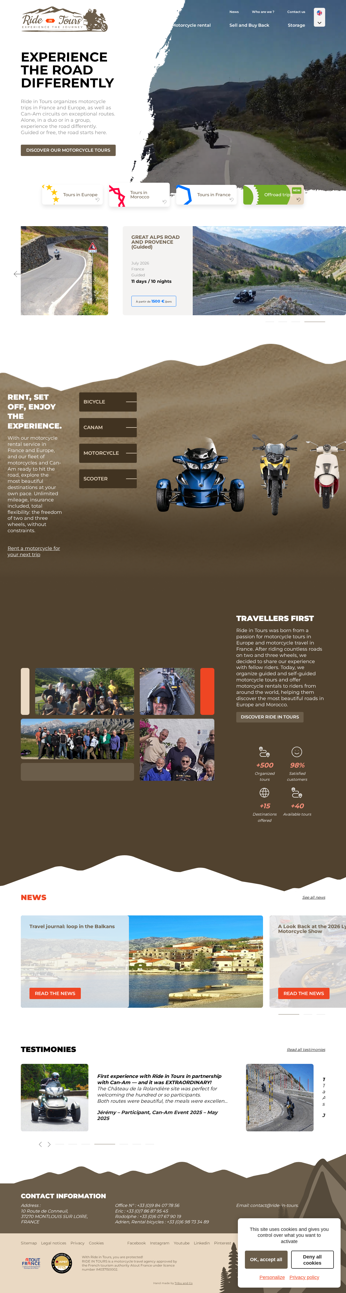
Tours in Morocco (139, 195)
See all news (313, 897)
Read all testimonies (306, 1049)
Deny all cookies (312, 1260)
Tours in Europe (80, 195)
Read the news (138, 993)
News (234, 12)
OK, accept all (266, 1259)
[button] (319, 17)
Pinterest (222, 1243)
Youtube (181, 1243)
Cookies (96, 1243)
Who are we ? (263, 12)
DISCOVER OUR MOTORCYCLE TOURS (68, 150)
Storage (296, 25)
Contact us (296, 12)
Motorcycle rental (191, 25)
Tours (147, 25)
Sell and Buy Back (249, 25)
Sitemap (29, 1243)
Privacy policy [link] (304, 1277)
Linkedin (202, 1243)
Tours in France (214, 195)
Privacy (78, 1243)
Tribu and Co (183, 1283)
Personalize (272, 1277)
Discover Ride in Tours (270, 717)
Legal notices (53, 1243)
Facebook (136, 1243)
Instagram (159, 1243)
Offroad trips (278, 195)
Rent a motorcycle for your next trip (34, 551)
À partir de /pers (51, 301)
